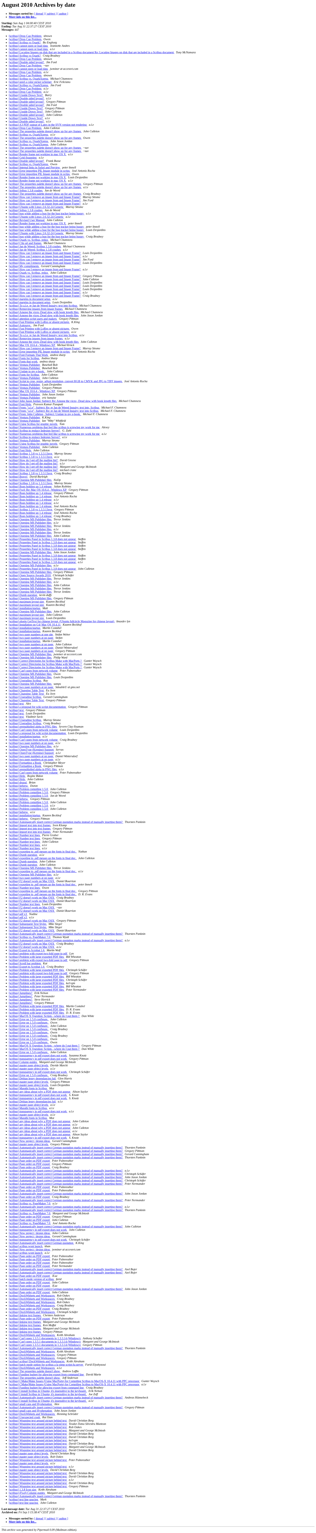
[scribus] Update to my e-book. (27, 371)
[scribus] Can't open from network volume (33, 670)
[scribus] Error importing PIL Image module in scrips (39, 170)
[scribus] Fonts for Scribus (24, 358)
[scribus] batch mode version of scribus (31, 1279)
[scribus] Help (17, 775)
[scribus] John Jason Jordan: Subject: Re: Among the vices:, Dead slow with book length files (63, 401)
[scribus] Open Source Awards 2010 (30, 575)
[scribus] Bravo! (18, 476)
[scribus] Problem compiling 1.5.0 (29, 789)
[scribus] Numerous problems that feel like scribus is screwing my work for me (54, 427)
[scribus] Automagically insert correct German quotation (41, 1242)
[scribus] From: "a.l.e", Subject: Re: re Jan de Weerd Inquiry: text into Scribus (54, 410)
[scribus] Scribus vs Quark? (25, 42)
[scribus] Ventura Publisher (25, 364)
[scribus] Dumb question (23, 595)
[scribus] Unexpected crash (25, 1417)
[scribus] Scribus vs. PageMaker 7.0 (30, 937)
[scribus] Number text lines (25, 835)
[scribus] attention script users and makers (33, 318)
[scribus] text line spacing (24, 1499)
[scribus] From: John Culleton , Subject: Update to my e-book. (45, 414)
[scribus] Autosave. (20, 325)
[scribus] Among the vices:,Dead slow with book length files (44, 312)
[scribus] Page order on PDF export (29, 1160)
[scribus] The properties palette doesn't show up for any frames (45, 131)
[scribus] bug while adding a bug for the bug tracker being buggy (46, 213)
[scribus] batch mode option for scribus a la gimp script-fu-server (46, 1364)
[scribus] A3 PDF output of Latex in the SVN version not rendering (48, 124)
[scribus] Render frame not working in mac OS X (38, 154)
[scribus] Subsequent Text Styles (28, 923)
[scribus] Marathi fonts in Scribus (28, 1088)
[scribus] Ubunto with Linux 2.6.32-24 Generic (36, 206)
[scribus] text (16, 703)
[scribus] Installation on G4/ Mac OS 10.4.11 (35, 624)
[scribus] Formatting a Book (25, 762)
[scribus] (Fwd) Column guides (27, 1492)
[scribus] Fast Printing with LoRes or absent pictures (39, 322)
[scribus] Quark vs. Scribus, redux (29, 239)
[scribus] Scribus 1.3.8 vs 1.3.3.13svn (31, 453)
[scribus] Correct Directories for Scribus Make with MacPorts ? (45, 660)
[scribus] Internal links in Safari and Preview (35, 167)
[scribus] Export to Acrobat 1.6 (27, 950)
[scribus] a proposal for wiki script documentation (38, 706)
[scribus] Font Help (20, 404)
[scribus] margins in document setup (30, 299)
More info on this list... (22, 16)
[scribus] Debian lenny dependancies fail (32, 1078)
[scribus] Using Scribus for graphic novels (33, 424)
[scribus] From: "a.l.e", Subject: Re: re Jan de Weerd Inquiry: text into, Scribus (54, 407)
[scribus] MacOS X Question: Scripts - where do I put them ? (44, 1016)
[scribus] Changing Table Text (26, 690)
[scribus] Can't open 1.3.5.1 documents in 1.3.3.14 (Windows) (45, 1338)
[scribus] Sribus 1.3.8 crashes (26, 190)
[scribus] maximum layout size (27, 601)
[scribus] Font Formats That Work (29, 354)
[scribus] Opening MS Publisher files (30, 479)
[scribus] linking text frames (25, 1315)
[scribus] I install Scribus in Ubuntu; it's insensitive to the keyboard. (48, 1390)
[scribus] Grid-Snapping (23, 157)
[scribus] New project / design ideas (30, 1141)
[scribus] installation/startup (25, 608)
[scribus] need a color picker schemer (30, 82)
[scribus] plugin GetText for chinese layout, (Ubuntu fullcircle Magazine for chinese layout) (62, 621)
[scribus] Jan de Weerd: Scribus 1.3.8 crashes (35, 246)
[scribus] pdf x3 (18, 914)
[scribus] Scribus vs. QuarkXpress (29, 78)
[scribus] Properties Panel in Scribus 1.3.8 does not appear (42, 539)
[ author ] (62, 13)
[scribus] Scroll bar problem (25, 963)
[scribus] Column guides (23, 1062)
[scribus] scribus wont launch (26, 1246)
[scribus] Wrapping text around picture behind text (38, 1420)
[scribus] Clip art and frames (25, 243)
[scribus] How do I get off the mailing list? (33, 460)
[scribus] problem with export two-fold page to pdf (38, 953)
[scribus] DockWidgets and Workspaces (32, 1295)
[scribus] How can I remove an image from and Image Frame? (45, 197)
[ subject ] (51, 13)
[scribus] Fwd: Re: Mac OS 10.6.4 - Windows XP (38, 489)
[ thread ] (39, 13)
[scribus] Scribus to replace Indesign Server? (35, 430)
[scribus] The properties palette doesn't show (35, 1371)
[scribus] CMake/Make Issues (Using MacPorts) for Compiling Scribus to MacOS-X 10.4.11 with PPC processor (74, 1381)
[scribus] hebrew (19, 785)
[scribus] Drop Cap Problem (25, 35)
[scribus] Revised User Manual (27, 220)
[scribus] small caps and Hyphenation (31, 1404)
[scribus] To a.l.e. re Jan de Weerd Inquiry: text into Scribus (43, 305)
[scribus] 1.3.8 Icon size (23, 1489)
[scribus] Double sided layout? (27, 62)
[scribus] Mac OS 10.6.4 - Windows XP (32, 345)
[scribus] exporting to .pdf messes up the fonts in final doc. (43, 851)
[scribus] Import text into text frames (30, 825)
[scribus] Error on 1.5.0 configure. (29, 1019)
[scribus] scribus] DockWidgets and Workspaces (37, 1361)
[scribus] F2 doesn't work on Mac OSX (32, 881)
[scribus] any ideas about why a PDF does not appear (40, 1091)
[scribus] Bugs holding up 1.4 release (30, 486)
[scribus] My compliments (24, 266)
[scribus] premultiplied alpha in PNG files (33, 726)
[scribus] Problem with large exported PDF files (37, 956)
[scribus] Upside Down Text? (26, 95)
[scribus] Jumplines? (21, 993)
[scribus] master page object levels (29, 1065)
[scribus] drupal (18, 782)
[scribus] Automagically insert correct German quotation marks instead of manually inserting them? (66, 822)
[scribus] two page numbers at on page (31, 637)
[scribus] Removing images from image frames (36, 308)
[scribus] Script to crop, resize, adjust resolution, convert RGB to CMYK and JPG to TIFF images (66, 381)
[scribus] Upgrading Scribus (25, 680)
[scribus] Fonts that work (23, 361)
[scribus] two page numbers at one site (31, 634)
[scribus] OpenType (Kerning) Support (31, 749)
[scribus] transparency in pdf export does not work (38, 1055)
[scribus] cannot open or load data (28, 45)
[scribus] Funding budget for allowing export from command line (46, 1374)
